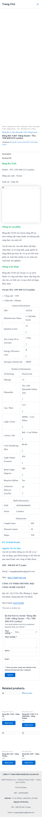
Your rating (8, 632)
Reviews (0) (6, 158)
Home (4, 126)
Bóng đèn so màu (14, 126)
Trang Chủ (8, 4)
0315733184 (18, 603)
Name (7, 650)
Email (7, 659)
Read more (9, 723)
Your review (11, 637)
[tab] (21, 154)
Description (6, 154)
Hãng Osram (32, 132)
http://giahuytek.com (17, 577)
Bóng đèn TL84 (26, 126)
